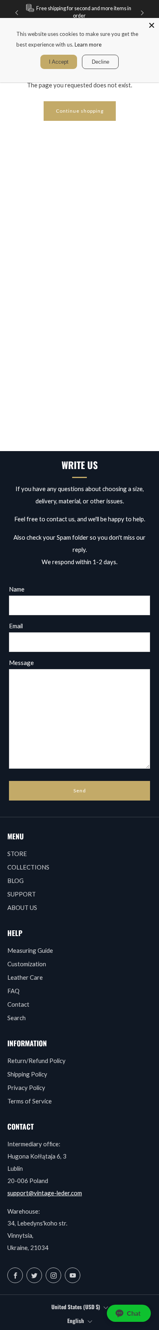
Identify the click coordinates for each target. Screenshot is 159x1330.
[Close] (152, 25)
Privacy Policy (26, 1087)
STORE (17, 853)
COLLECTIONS (28, 867)
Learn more (88, 44)
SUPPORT (21, 894)
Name (16, 589)
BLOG (15, 880)
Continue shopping (80, 111)
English (75, 1321)
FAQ (13, 990)
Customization (26, 963)
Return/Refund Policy (36, 1060)
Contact (18, 1004)
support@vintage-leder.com (44, 1193)
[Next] (142, 12)
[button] (129, 1313)
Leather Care (25, 977)
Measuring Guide (30, 950)
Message (21, 662)
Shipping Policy (27, 1074)
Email (16, 625)
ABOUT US (22, 907)
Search (16, 1017)
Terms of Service (29, 1101)
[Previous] (17, 12)
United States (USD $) (75, 1307)
